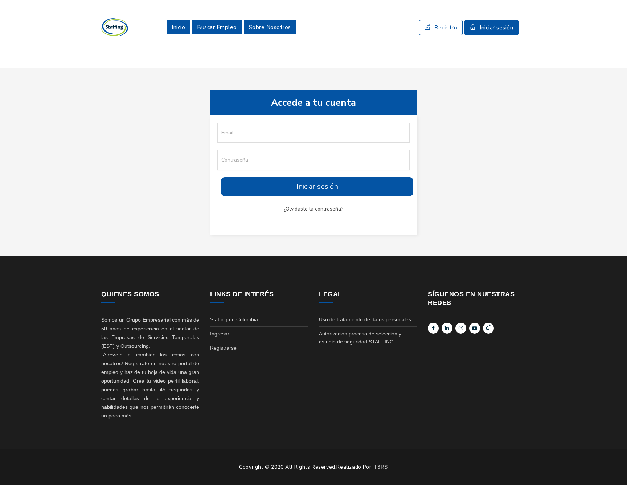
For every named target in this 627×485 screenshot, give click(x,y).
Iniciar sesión (496, 27)
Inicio (178, 27)
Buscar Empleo (217, 27)
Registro (445, 27)
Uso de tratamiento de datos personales (365, 319)
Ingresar (219, 334)
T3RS (381, 467)
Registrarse (223, 348)
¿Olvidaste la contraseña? (313, 208)
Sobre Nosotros (270, 27)
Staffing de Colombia (234, 319)
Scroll (614, 467)
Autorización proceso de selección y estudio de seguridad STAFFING (360, 338)
